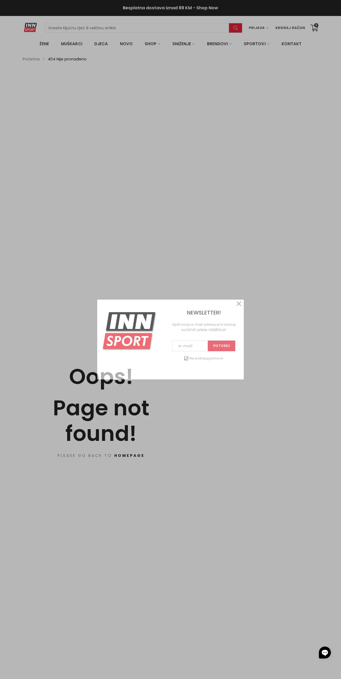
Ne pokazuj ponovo (206, 358)
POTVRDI (221, 345)
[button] (325, 653)
